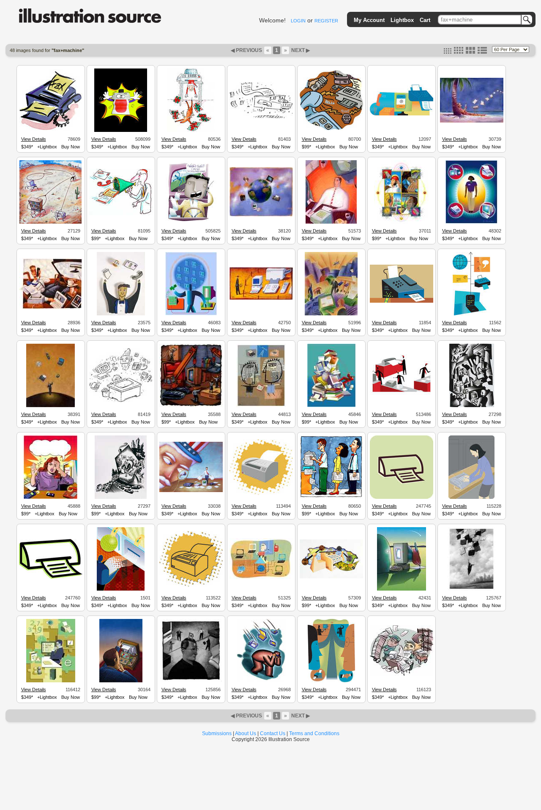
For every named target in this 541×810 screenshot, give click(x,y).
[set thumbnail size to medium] (458, 52)
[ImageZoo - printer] (191, 585)
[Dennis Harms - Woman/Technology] (471, 222)
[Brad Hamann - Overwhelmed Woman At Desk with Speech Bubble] (50, 497)
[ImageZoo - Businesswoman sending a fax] (471, 497)
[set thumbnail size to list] (482, 52)
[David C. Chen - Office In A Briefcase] (120, 681)
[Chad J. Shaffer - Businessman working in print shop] (401, 399)
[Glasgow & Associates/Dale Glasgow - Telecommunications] (401, 222)
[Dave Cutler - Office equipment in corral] (261, 298)
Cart (425, 20)
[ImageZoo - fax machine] (261, 494)
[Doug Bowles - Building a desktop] (191, 406)
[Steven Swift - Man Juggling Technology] (50, 406)
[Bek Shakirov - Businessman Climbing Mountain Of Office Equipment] (331, 406)
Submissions (217, 733)
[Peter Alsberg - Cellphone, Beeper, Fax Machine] (331, 129)
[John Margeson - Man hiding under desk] (121, 401)
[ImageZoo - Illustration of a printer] (50, 577)
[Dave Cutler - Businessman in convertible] (50, 308)
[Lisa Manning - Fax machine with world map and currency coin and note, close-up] (331, 577)
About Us (245, 733)
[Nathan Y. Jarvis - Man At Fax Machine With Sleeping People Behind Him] (331, 497)
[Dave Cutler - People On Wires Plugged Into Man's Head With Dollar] (191, 681)
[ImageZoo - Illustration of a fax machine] (401, 497)
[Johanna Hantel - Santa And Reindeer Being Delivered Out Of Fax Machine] (191, 131)
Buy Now (70, 146)
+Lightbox (47, 146)
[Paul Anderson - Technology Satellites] (261, 215)
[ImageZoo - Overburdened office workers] (401, 674)
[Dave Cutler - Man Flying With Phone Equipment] (471, 589)
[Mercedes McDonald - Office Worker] (331, 222)
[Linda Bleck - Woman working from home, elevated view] (121, 497)
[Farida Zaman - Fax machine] (50, 130)
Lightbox (402, 20)
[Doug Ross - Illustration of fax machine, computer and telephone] (401, 114)
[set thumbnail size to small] (447, 52)
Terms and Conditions (314, 733)
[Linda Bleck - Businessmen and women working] (471, 406)
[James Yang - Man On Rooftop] (261, 578)
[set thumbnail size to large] (470, 52)
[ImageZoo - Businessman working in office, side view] (50, 681)
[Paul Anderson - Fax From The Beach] (471, 121)
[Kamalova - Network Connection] (191, 314)
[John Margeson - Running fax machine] (261, 117)
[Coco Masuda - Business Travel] (331, 314)
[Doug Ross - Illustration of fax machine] (401, 301)
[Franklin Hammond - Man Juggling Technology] (121, 314)
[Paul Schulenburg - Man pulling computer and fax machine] (50, 222)
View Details (33, 139)
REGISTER (326, 20)
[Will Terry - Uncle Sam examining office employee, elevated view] (191, 491)
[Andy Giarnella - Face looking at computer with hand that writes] (401, 589)
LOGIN (298, 20)
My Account (369, 20)
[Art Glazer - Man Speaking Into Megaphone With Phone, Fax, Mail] (121, 214)
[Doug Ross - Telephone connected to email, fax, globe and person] (471, 314)
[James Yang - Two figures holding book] (261, 406)
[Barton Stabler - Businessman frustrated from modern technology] (261, 681)
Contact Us (272, 733)
